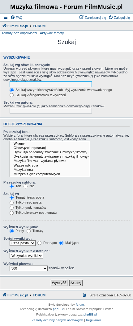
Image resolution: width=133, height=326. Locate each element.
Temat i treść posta (29, 197)
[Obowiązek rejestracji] (49, 148)
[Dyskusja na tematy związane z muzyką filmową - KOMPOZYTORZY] (49, 157)
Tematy (38, 231)
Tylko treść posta (28, 202)
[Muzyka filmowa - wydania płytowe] (49, 161)
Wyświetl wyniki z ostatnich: (26, 251)
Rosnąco (49, 243)
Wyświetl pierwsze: (19, 264)
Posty (19, 231)
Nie (31, 186)
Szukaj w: (11, 194)
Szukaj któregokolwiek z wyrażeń (40, 95)
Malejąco (71, 243)
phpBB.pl (90, 314)
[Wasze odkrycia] (49, 165)
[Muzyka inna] (49, 170)
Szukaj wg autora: (18, 102)
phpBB (58, 309)
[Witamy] (49, 144)
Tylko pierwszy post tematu (36, 212)
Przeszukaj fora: (16, 132)
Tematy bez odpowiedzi (19, 33)
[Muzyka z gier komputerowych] (49, 174)
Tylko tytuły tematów (30, 207)
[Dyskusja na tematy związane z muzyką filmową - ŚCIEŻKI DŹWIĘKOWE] (49, 152)
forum (80, 304)
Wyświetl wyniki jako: (20, 227)
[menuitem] (16, 17)
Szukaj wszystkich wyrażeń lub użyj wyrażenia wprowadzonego (63, 90)
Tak (18, 186)
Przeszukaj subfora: (19, 182)
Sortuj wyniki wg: (17, 238)
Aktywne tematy (52, 33)
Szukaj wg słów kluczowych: (26, 65)
